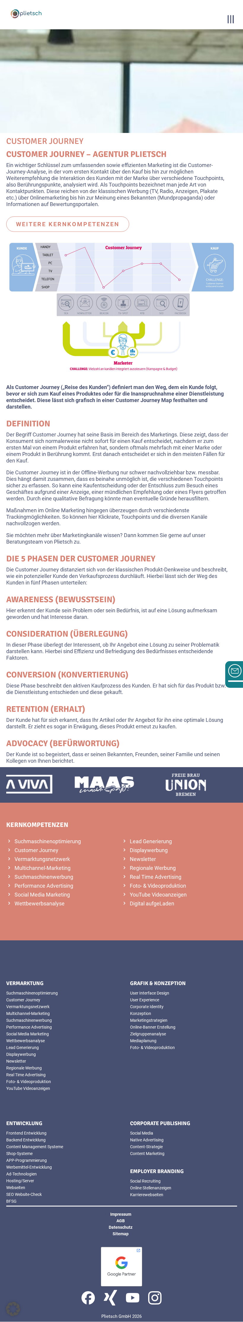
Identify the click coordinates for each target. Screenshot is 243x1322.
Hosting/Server (20, 1180)
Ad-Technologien (21, 1174)
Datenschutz (120, 1227)
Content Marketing (147, 1153)
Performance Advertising (44, 886)
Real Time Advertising (155, 877)
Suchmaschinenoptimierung (48, 841)
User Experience (144, 999)
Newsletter (143, 859)
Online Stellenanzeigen (150, 1188)
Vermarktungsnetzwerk (42, 859)
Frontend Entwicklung (26, 1133)
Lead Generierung (151, 841)
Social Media (141, 1133)
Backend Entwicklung (26, 1140)
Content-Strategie (146, 1146)
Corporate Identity (147, 1006)
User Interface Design (149, 993)
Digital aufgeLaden (152, 903)
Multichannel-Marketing (43, 868)
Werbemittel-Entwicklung (29, 1167)
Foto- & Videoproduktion (158, 886)
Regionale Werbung (153, 868)
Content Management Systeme (34, 1146)
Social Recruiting (145, 1181)
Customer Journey (36, 850)
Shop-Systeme (19, 1153)
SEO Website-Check (24, 1194)
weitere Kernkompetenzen (67, 224)
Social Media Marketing (42, 894)
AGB (120, 1220)
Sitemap (121, 1233)
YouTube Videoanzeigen (158, 894)
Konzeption (140, 1013)
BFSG (11, 1201)
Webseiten (15, 1187)
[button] (13, 1309)
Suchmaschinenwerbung (44, 877)
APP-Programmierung (26, 1160)
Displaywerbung (149, 850)
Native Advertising (147, 1140)
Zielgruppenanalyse (148, 1034)
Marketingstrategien (148, 1020)
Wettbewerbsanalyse (40, 903)
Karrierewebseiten (146, 1194)
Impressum (120, 1214)
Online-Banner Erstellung (152, 1027)
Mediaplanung (143, 1040)
